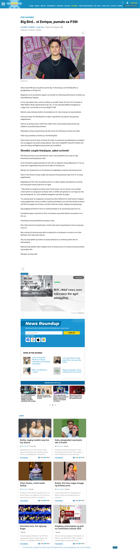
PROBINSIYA (51, 6)
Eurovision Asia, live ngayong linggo (33, 527)
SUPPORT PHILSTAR (131, 6)
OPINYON (60, 6)
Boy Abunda (25, 446)
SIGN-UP (71, 333)
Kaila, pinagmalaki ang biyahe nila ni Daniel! (68, 441)
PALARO (67, 6)
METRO (43, 6)
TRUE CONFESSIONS (86, 6)
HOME (31, 6)
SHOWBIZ (74, 6)
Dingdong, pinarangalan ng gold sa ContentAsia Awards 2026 (69, 527)
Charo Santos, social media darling (32, 484)
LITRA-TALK (106, 6)
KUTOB (113, 6)
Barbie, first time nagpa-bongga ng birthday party (69, 484)
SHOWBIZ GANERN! (28, 27)
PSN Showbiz (27, 17)
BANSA (37, 6)
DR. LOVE (97, 6)
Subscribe (134, 3)
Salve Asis (59, 446)
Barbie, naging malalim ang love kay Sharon (34, 441)
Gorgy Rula (40, 27)
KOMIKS (120, 6)
